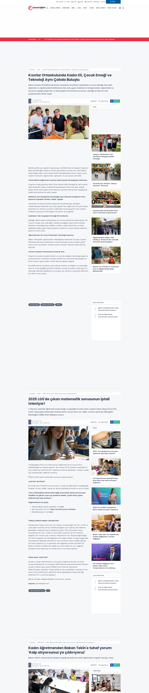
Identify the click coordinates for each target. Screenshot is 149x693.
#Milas (59, 304)
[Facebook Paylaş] (111, 101)
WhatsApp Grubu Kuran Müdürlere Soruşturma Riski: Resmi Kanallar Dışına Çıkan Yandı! (77, 39)
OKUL (79, 8)
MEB (73, 8)
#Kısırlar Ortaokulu (47, 304)
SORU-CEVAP (111, 8)
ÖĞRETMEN (65, 8)
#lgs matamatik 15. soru (37, 590)
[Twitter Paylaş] (115, 101)
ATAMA (91, 8)
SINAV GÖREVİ (100, 8)
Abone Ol (93, 101)
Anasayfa (32, 70)
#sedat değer (34, 304)
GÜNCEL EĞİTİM (55, 8)
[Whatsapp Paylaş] (118, 101)
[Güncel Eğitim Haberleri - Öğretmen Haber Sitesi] (37, 8)
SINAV (85, 8)
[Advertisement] (74, 24)
